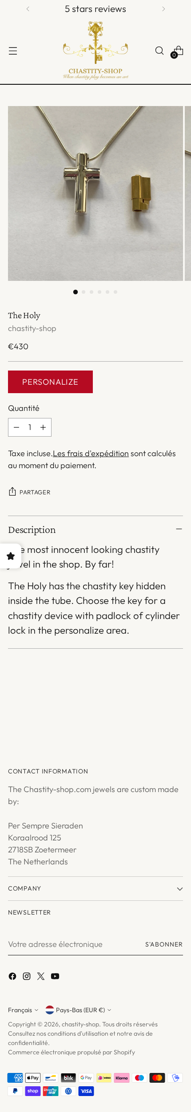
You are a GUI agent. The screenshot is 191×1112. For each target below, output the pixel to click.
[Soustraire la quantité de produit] (16, 427)
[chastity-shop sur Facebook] (13, 978)
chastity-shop (32, 328)
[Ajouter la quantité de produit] (43, 427)
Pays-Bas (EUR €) (80, 1010)
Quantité (24, 408)
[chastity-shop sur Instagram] (27, 978)
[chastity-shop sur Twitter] (41, 978)
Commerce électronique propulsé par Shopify (71, 1052)
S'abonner (164, 944)
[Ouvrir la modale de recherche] (159, 51)
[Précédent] (28, 9)
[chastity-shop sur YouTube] (56, 978)
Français (20, 1010)
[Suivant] (163, 9)
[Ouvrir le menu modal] (13, 51)
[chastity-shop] (95, 51)
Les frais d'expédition (91, 453)
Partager (35, 492)
